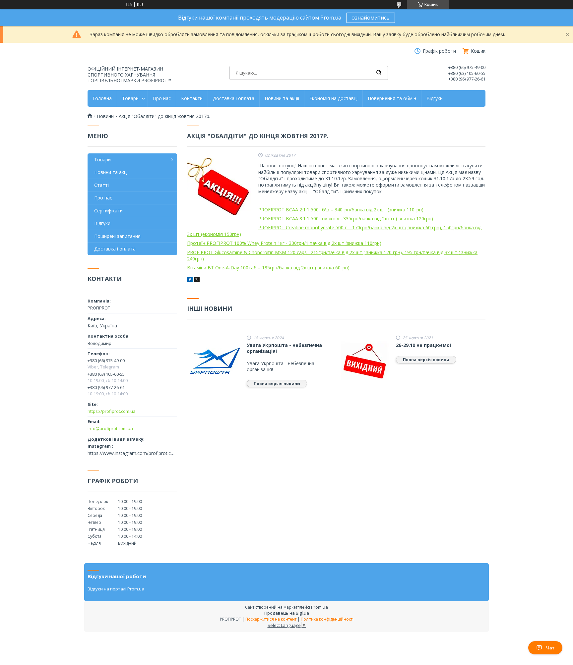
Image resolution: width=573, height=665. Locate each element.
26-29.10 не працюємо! (423, 345)
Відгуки (434, 98)
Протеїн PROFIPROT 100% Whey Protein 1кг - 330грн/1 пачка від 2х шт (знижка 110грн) (284, 243)
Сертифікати (108, 210)
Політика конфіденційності (327, 619)
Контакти (192, 98)
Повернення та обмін (392, 98)
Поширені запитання (117, 236)
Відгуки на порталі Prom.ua (116, 589)
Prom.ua (319, 607)
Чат (550, 647)
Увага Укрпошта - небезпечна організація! (284, 348)
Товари (130, 98)
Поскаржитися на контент (270, 619)
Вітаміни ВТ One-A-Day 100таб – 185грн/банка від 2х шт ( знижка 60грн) (268, 267)
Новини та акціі (282, 98)
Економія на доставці (333, 98)
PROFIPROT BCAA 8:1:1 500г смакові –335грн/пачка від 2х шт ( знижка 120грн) (345, 218)
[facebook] (190, 280)
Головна (102, 98)
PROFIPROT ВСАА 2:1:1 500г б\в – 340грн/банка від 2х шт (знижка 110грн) (340, 209)
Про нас (162, 98)
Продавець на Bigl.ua (286, 613)
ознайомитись (370, 17)
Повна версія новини (277, 383)
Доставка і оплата (233, 98)
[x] (197, 280)
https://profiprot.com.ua (112, 411)
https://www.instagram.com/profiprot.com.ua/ (132, 453)
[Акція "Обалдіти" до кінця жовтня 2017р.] (220, 186)
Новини (105, 116)
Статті (101, 185)
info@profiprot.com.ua (110, 428)
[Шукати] (379, 73)
